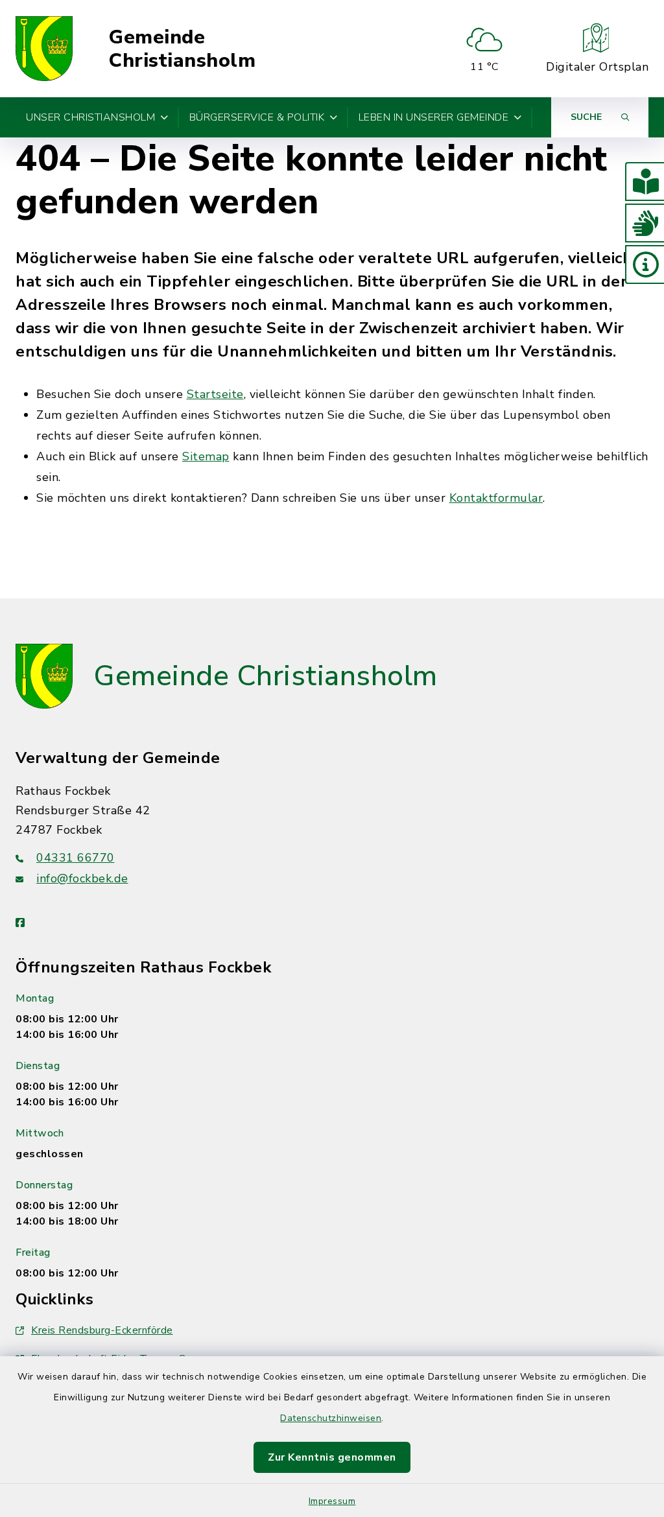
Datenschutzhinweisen (330, 1418)
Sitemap (206, 456)
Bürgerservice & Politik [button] (257, 117)
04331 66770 (75, 857)
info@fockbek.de (82, 878)
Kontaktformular (496, 498)
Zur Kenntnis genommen (332, 1457)
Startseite (215, 394)
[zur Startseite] (44, 48)
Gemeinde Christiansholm (181, 49)
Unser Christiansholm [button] (90, 117)
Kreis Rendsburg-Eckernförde (102, 1330)
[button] (644, 181)
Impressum (332, 1501)
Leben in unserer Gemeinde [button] (434, 117)
